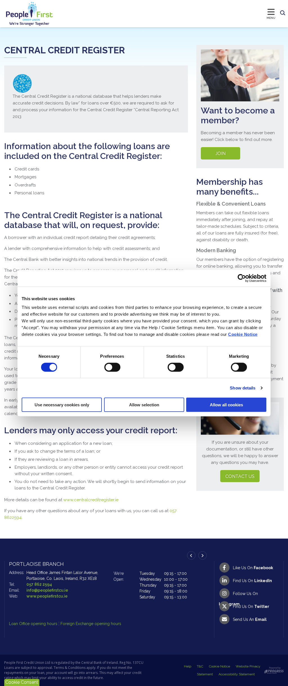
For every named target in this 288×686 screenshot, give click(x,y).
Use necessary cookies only (62, 404)
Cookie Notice (243, 334)
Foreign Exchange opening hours (90, 623)
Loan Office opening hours (33, 623)
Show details (242, 387)
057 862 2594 (39, 584)
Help (187, 666)
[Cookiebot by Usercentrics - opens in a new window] (241, 278)
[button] (282, 13)
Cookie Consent (21, 682)
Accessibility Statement (237, 674)
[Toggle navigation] (165, 13)
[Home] (24, 13)
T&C (200, 666)
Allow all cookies (226, 404)
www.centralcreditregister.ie (90, 499)
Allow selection (144, 404)
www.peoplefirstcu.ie (47, 596)
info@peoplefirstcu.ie (47, 590)
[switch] (112, 367)
